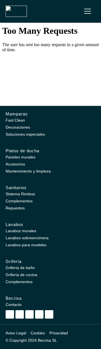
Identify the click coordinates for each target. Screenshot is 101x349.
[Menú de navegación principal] (87, 11)
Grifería (14, 261)
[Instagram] (10, 314)
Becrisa (14, 298)
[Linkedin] (39, 314)
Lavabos (14, 224)
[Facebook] (19, 314)
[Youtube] (49, 314)
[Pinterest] (29, 314)
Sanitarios (16, 187)
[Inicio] (16, 11)
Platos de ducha (22, 150)
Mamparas (17, 113)
